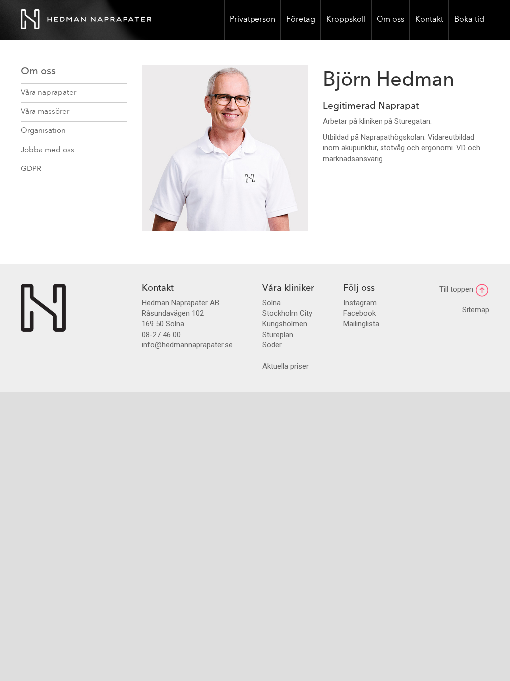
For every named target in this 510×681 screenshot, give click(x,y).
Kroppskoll (346, 20)
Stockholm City (287, 313)
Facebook (359, 313)
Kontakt (429, 20)
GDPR (31, 169)
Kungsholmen (284, 323)
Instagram (360, 302)
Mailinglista (361, 323)
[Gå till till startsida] (86, 20)
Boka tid (469, 20)
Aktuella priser (285, 366)
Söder (272, 344)
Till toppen (457, 289)
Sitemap (475, 309)
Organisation (43, 131)
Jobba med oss (47, 150)
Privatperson (252, 20)
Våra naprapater (48, 93)
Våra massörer (45, 112)
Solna (271, 302)
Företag (300, 20)
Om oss (390, 20)
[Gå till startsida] (43, 307)
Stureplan (277, 334)
